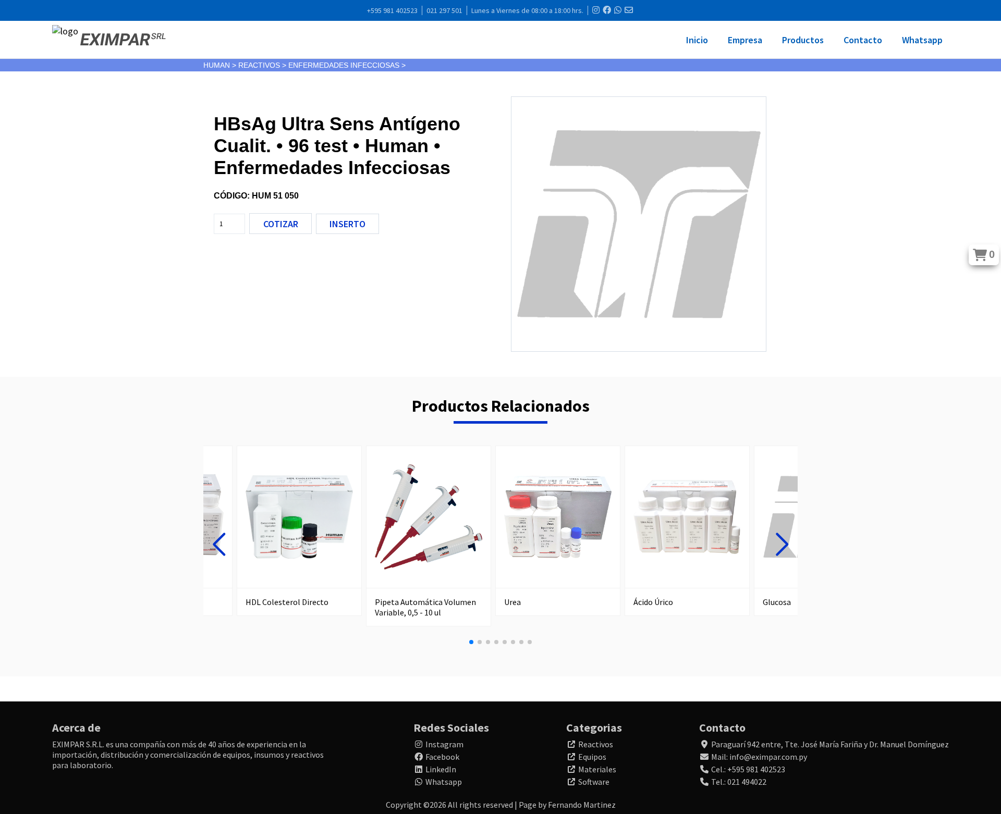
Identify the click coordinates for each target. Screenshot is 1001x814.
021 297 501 (444, 10)
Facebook (442, 756)
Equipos (592, 756)
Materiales (597, 769)
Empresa (745, 40)
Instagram (444, 744)
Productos (803, 40)
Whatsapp (922, 40)
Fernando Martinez (582, 804)
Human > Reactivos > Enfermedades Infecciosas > (304, 65)
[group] (299, 531)
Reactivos (595, 744)
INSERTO (347, 224)
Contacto (863, 40)
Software (593, 781)
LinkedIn (440, 769)
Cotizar (280, 224)
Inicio (697, 40)
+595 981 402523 (392, 10)
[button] (219, 544)
